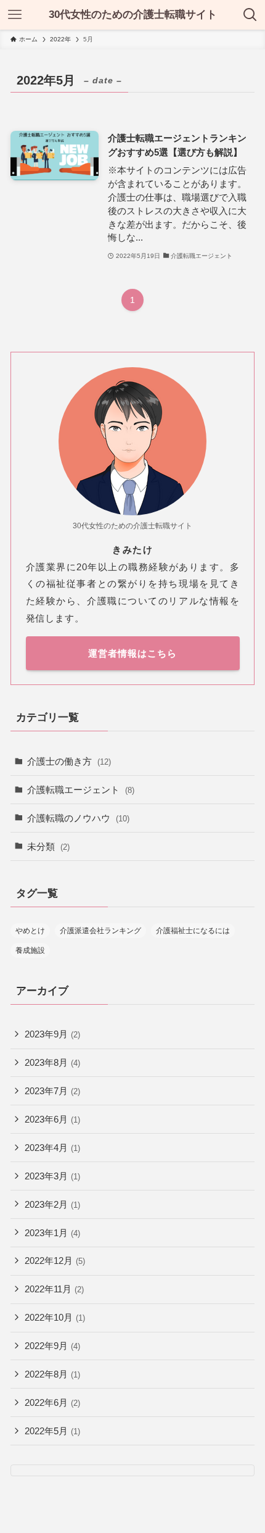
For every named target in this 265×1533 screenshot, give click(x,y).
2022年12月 (55, 1260)
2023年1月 (52, 1233)
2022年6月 (52, 1402)
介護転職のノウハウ (78, 818)
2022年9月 (52, 1345)
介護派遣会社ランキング (100, 930)
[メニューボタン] (15, 15)
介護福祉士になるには (193, 930)
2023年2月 (52, 1204)
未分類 (48, 846)
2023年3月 (52, 1176)
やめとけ (30, 930)
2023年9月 (52, 1034)
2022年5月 (52, 1431)
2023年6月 (52, 1119)
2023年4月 (52, 1147)
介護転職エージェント (80, 789)
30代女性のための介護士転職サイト (133, 14)
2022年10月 (55, 1317)
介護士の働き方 (69, 761)
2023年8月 (52, 1062)
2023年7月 (52, 1091)
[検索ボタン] (250, 15)
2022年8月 (52, 1374)
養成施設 (30, 950)
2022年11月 (54, 1289)
